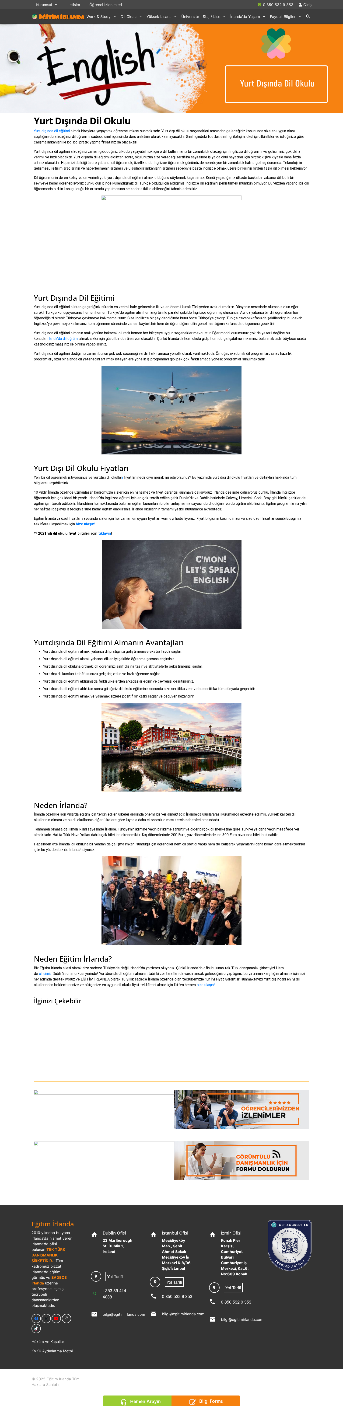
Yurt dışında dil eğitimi (52, 131)
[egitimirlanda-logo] (58, 16)
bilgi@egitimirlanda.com (124, 1314)
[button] (56, 4)
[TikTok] (36, 1328)
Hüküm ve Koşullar (48, 1341)
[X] (46, 1318)
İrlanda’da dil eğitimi (62, 338)
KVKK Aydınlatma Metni (52, 1351)
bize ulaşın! (85, 524)
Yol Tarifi (115, 1276)
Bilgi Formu (211, 1401)
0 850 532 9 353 (177, 1296)
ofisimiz (45, 973)
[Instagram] (66, 1318)
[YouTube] (56, 1318)
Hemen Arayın (145, 1401)
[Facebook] (36, 1318)
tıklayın (104, 533)
